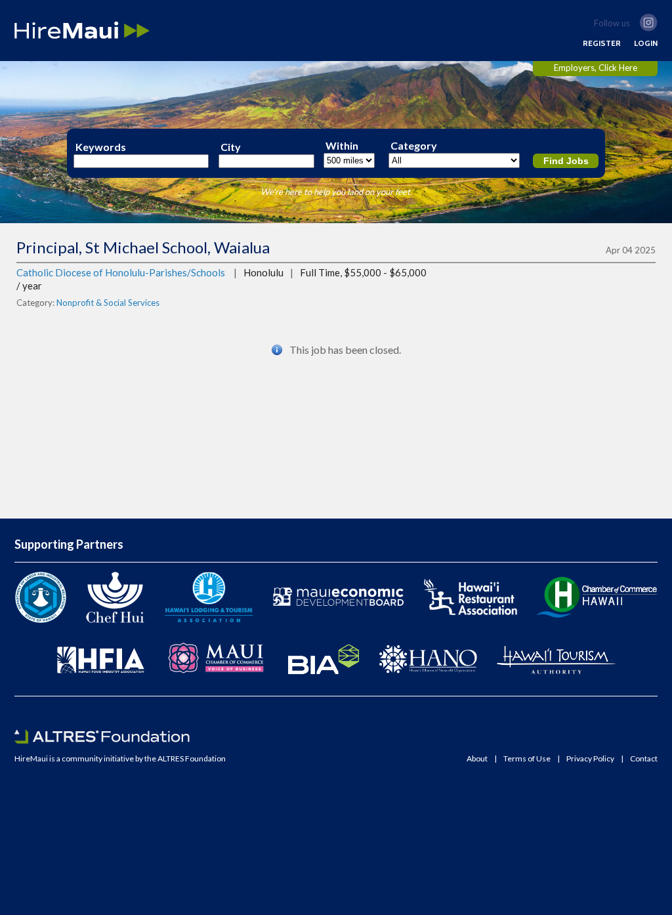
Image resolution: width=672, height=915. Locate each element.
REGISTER (602, 43)
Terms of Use (527, 759)
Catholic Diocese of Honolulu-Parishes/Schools (120, 272)
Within (342, 145)
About (477, 759)
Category (413, 145)
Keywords (100, 147)
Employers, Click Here (595, 67)
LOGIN (646, 43)
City (230, 147)
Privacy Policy (590, 759)
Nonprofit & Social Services (107, 302)
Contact (644, 759)
